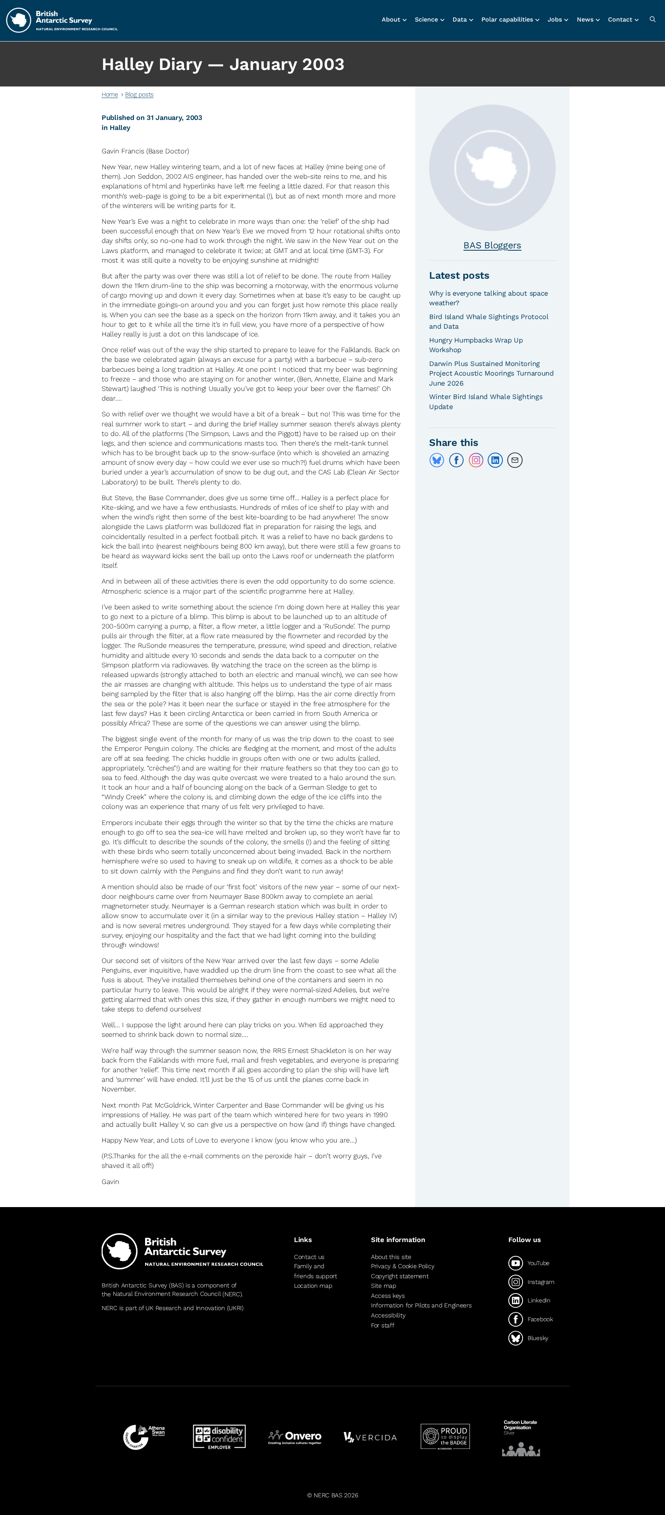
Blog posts (139, 94)
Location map (313, 1285)
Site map (383, 1285)
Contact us (309, 1257)
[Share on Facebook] (456, 460)
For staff (382, 1325)
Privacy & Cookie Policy (402, 1266)
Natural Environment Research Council (167, 1294)
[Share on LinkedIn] (495, 460)
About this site (391, 1257)
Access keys (388, 1295)
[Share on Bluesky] (436, 460)
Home (110, 94)
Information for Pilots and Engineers (421, 1305)
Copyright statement (400, 1276)
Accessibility (388, 1315)
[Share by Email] (515, 460)
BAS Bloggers (492, 245)
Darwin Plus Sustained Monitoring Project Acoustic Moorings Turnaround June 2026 (491, 373)
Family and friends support (315, 1271)
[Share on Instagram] (476, 460)
